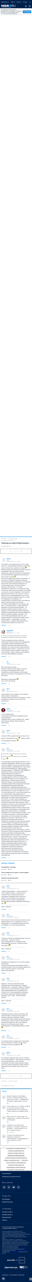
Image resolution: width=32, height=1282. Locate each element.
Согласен (27, 12)
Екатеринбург (6, 1199)
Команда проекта (7, 1214)
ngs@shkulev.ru (22, 1247)
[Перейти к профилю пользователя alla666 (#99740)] (3, 710)
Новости (19, 2)
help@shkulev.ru (14, 1251)
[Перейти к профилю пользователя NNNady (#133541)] (3, 560)
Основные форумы (12, 538)
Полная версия (6, 1173)
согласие (3, 13)
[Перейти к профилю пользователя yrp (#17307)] (3, 663)
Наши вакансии (6, 1217)
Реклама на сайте (7, 1212)
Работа (13, 2)
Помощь (4, 1220)
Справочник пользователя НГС (11, 1176)
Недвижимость (5, 2)
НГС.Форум (3, 538)
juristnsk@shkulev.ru (21, 1250)
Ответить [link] (3, 625)
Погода (25, 2)
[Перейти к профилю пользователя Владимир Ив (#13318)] (3, 632)
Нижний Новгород (7, 1202)
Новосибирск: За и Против (7, 540)
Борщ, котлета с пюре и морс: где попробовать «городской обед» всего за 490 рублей (18, 1118)
